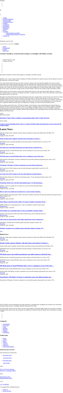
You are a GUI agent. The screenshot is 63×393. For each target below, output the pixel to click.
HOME (5, 18)
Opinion (5, 342)
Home (4, 46)
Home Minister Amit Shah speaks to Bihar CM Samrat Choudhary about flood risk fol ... (23, 202)
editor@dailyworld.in (5, 377)
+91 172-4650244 (4, 384)
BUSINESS (6, 26)
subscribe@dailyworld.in (6, 378)
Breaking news (3, 187)
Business (5, 328)
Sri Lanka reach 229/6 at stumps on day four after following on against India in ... (21, 174)
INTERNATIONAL (8, 22)
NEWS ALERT (7, 20)
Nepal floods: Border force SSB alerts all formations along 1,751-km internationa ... (21, 182)
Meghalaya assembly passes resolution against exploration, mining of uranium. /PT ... (22, 228)
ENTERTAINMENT (8, 19)
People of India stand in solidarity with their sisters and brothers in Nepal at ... (20, 138)
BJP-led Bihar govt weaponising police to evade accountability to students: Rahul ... (21, 210)
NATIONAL (6, 24)
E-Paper (5, 339)
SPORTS (5, 23)
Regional (5, 329)
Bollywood (6, 50)
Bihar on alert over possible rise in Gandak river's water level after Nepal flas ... (20, 191)
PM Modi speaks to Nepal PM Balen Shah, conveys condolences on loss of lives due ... (22, 156)
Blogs (4, 341)
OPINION (5, 29)
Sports (4, 327)
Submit (16, 44)
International (6, 332)
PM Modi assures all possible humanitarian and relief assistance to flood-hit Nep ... (21, 147)
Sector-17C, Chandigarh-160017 (8, 370)
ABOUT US (6, 36)
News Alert (6, 325)
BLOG (5, 30)
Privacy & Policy (7, 391)
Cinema (5, 49)
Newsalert (2, 134)
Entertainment (6, 48)
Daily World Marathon (8, 346)
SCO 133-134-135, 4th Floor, (7, 369)
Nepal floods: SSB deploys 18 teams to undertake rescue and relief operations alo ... (21, 165)
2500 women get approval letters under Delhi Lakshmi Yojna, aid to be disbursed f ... (22, 219)
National (5, 331)
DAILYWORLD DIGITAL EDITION (15, 34)
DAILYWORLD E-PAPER (13, 33)
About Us (5, 344)
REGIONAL (6, 27)
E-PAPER (5, 31)
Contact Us (6, 345)
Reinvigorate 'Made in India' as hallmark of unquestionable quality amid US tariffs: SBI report (24, 118)
